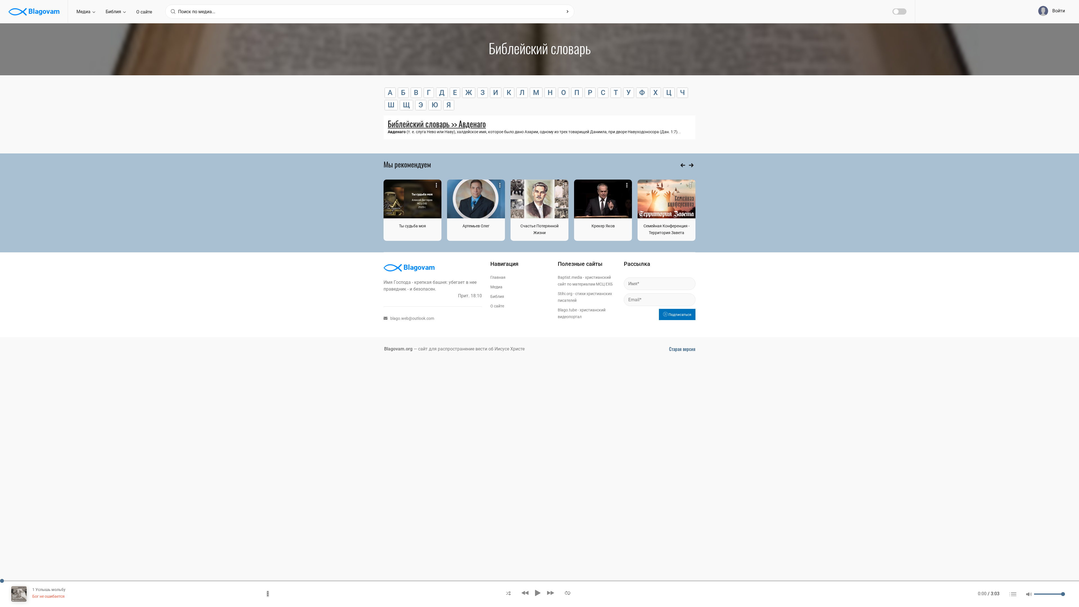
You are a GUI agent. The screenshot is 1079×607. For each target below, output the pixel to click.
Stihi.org (565, 293)
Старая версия (682, 349)
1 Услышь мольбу (48, 589)
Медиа (84, 11)
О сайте (144, 12)
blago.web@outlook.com (412, 318)
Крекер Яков (603, 226)
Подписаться (679, 314)
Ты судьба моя (412, 226)
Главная (498, 277)
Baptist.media (570, 277)
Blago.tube (567, 310)
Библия (114, 11)
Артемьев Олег (476, 226)
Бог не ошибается (48, 596)
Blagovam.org (398, 349)
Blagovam (43, 11)
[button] (508, 592)
